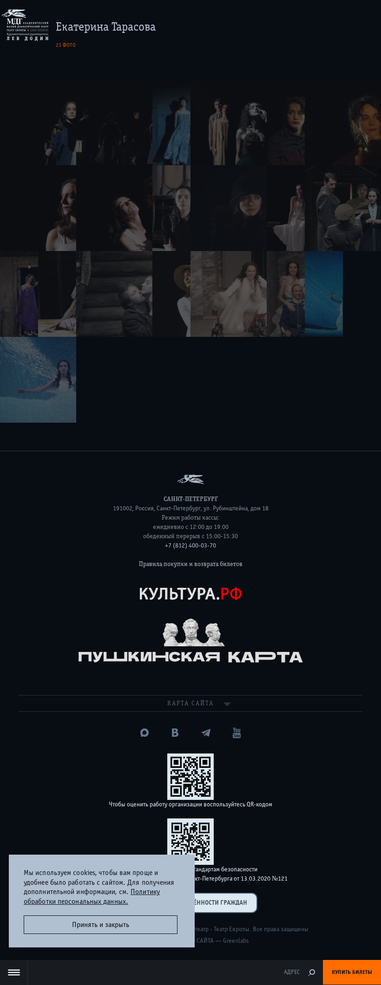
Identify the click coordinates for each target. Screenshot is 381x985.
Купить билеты (352, 972)
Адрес (292, 972)
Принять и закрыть (100, 925)
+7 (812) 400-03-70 (190, 545)
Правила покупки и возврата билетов (191, 564)
